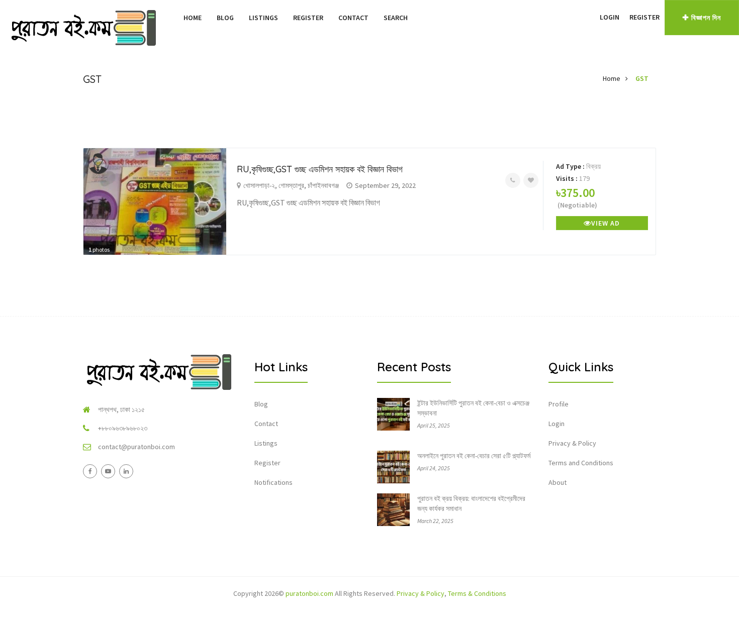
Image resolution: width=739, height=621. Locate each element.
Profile (558, 403)
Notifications (273, 482)
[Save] (530, 180)
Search (396, 17)
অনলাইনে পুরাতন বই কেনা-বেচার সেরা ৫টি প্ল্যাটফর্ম (473, 455)
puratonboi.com (309, 593)
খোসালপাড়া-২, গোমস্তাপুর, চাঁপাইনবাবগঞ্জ (291, 185)
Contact (353, 17)
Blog (225, 17)
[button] (590, 17)
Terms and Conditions (580, 462)
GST (642, 78)
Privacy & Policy (572, 443)
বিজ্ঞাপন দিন (706, 17)
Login (609, 17)
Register (308, 17)
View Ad (605, 223)
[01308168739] (512, 180)
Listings (263, 17)
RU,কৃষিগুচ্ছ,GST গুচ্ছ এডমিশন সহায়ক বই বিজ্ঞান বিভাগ (320, 169)
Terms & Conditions (477, 593)
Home (192, 17)
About (557, 482)
